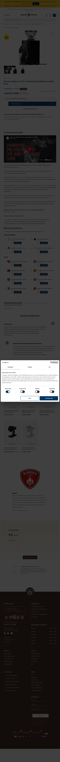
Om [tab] (50, 367)
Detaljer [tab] (30, 367)
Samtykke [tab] (10, 367)
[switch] (22, 391)
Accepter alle (48, 398)
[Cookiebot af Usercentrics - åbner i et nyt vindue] (51, 362)
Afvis (29, 398)
